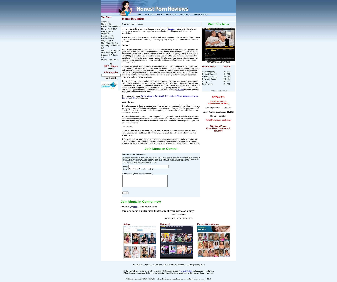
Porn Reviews (137, 265)
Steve (224, 116)
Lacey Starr (105, 36)
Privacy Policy (199, 265)
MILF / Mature (111, 66)
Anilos (103, 22)
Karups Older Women (109, 27)
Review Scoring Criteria (218, 90)
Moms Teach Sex (108, 43)
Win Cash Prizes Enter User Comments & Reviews (218, 128)
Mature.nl (104, 24)
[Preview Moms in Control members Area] (218, 43)
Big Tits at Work (146, 96)
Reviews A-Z (182, 265)
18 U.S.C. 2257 (186, 271)
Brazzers (171, 29)
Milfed (103, 34)
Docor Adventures (190, 96)
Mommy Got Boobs (108, 60)
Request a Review (151, 265)
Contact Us (172, 265)
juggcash (133, 207)
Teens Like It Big (129, 98)
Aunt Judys (105, 31)
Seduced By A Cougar (109, 55)
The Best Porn (169, 218)
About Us (162, 265)
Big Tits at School (162, 96)
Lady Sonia (105, 41)
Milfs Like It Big (107, 53)
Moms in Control (107, 29)
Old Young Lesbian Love (110, 46)
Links (191, 265)
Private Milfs (106, 38)
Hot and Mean (176, 96)
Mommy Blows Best (109, 50)
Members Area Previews (218, 62)
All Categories (111, 72)
